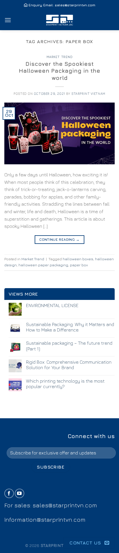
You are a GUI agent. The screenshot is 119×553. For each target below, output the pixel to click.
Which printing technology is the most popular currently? (65, 383)
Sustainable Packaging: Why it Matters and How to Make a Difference (70, 327)
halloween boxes (78, 259)
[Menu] (7, 20)
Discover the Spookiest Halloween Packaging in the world (59, 70)
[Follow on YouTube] (19, 493)
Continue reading (59, 239)
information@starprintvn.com (44, 519)
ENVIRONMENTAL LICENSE (52, 305)
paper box (79, 265)
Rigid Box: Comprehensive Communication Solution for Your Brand (68, 364)
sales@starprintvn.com (75, 5)
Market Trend (60, 57)
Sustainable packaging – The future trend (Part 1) (69, 345)
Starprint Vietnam (88, 93)
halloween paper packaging (43, 265)
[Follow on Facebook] (9, 493)
